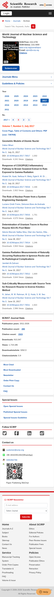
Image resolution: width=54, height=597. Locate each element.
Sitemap (5, 540)
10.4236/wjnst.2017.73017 (18, 156)
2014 (26, 105)
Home (7, 21)
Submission (11, 68)
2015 (16, 105)
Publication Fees (36, 544)
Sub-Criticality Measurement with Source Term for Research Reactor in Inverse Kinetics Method (26, 286)
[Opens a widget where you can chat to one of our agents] (43, 592)
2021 (7, 101)
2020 (16, 101)
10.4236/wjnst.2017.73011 (18, 305)
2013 (35, 105)
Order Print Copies (10, 565)
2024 (26, 96)
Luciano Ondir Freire (11, 204)
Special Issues (35, 548)
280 (23, 329)
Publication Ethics (36, 561)
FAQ (5, 391)
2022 (44, 96)
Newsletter (8, 375)
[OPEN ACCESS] (45, 5)
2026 (7, 96)
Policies (33, 552)
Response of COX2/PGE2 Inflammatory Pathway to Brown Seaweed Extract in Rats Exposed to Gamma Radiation (24, 168)
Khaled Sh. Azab (9, 176)
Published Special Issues (15, 412)
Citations (23, 53)
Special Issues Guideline (15, 418)
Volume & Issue (9, 580)
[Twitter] (5, 433)
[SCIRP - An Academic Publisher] (19, 5)
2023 (35, 96)
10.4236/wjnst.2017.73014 (18, 242)
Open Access (35, 557)
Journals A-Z (7, 529)
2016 (7, 105)
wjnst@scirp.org (32, 50)
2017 (44, 101)
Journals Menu (10, 77)
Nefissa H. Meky (25, 176)
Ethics (31, 529)
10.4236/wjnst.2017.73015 (18, 215)
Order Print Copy (11, 380)
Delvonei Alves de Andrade (33, 204)
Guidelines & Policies (13, 83)
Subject (5, 532)
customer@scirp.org (15, 450)
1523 (20, 334)
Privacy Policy (35, 572)
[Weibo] (42, 433)
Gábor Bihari (7, 145)
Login (6, 13)
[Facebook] (17, 433)
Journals (16, 21)
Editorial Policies (36, 532)
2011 (7, 109)
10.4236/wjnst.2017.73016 (18, 187)
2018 (35, 101)
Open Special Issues (13, 406)
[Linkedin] (29, 433)
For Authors (34, 536)
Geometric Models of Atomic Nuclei (20, 141)
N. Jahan (6, 294)
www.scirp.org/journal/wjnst (30, 47)
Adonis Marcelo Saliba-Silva (14, 232)
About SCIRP (37, 524)
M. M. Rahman (17, 294)
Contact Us (8, 386)
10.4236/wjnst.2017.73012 (18, 274)
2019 (26, 101)
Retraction (33, 568)
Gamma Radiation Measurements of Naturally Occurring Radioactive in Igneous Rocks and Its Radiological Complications (26, 255)
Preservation (34, 565)
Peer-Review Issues (38, 540)
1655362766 (11, 460)
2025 (16, 96)
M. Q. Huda (30, 294)
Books (4, 536)
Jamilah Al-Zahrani (10, 263)
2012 (44, 105)
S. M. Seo (41, 294)
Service (6, 552)
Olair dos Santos (35, 232)
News (4, 548)
